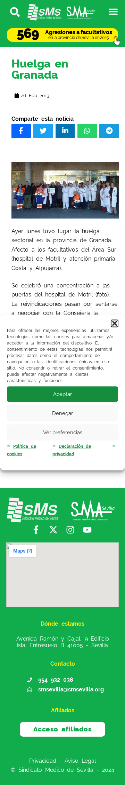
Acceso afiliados (62, 729)
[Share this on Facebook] (21, 131)
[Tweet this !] (43, 131)
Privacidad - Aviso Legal (62, 760)
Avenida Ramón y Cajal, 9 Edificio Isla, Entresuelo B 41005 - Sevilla (62, 641)
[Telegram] (109, 131)
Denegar (62, 413)
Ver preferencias (62, 432)
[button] (114, 323)
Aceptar (62, 394)
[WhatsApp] (87, 131)
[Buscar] (11, 11)
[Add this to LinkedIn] (65, 131)
